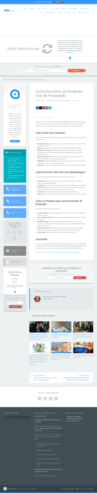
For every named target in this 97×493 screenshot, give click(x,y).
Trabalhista (76, 100)
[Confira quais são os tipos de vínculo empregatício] (83, 353)
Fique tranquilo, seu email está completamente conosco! (49, 66)
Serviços (57, 8)
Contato (38, 8)
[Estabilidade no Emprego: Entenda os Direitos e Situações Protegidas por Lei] (83, 332)
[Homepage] (9, 10)
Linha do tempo (89, 488)
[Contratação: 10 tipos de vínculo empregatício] (61, 332)
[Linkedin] (20, 232)
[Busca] (91, 7)
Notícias (64, 8)
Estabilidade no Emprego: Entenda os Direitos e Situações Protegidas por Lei (82, 337)
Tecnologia (67, 12)
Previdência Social (50, 12)
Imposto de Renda (84, 8)
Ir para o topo (66, 488)
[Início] (6, 488)
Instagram (65, 302)
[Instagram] (14, 232)
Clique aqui (57, 2)
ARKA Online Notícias (12, 488)
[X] (14, 238)
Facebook (55, 302)
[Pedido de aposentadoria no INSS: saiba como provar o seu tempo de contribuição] (61, 353)
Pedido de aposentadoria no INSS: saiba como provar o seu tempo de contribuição (60, 357)
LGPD (51, 8)
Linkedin (79, 302)
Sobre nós (31, 8)
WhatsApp (47, 304)
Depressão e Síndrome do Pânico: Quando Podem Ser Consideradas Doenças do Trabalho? (38, 337)
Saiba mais (14, 141)
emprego (45, 121)
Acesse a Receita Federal (16, 250)
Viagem (79, 12)
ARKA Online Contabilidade (16, 189)
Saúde (73, 12)
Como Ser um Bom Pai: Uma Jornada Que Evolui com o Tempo (45, 378)
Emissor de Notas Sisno (17, 213)
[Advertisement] (48, 26)
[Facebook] (9, 232)
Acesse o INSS (15, 262)
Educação (59, 12)
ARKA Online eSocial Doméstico (17, 201)
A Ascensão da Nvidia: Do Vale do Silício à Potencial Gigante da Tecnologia (59, 252)
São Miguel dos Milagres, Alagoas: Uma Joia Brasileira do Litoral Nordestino (76, 378)
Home (25, 8)
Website (47, 302)
